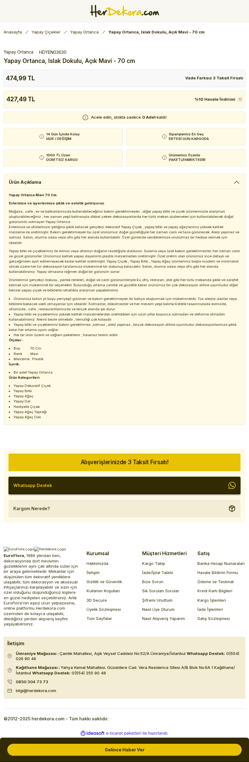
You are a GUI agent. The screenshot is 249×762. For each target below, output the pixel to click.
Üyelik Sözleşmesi (104, 609)
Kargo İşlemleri (211, 600)
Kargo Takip (153, 563)
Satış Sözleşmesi (213, 618)
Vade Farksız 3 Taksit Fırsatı (214, 77)
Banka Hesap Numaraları (221, 563)
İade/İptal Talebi (157, 572)
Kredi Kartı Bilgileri (214, 590)
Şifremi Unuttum (157, 600)
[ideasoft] (92, 733)
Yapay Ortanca (18, 51)
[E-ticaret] (124, 733)
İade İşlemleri (210, 609)
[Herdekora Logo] (124, 11)
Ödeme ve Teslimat (215, 581)
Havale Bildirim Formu (217, 572)
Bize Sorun (152, 581)
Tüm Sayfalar (99, 618)
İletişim (93, 572)
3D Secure (97, 600)
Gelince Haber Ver (125, 749)
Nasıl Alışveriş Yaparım (163, 618)
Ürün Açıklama (25, 182)
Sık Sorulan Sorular (160, 590)
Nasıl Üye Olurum (158, 609)
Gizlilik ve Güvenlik (104, 581)
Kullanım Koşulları (103, 590)
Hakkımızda (97, 563)
